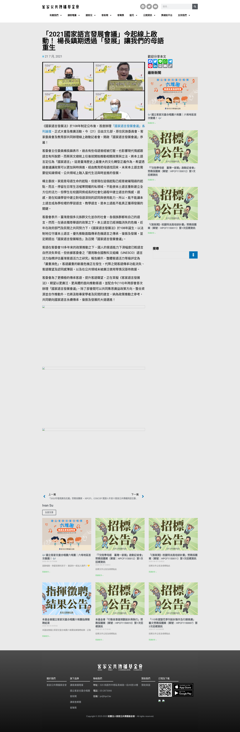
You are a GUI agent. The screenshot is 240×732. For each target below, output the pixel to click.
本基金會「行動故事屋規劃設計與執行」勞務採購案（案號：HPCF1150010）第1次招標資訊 (119, 623)
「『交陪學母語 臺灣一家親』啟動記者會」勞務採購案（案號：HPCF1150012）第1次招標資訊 (172, 171)
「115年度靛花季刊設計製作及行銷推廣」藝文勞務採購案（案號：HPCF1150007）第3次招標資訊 (173, 623)
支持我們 (182, 15)
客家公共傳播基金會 (57, 685)
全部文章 (49, 512)
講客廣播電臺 (76, 685)
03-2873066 (106, 691)
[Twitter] (149, 6)
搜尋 (156, 248)
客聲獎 (120, 15)
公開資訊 (147, 15)
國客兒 (89, 15)
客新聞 (105, 15)
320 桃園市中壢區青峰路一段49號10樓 (119, 685)
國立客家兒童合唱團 (80, 691)
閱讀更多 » (152, 123)
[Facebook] (143, 6)
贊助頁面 (145, 685)
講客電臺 (72, 15)
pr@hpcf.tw (105, 696)
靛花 (132, 15)
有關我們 (54, 15)
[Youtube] (155, 6)
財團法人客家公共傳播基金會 (121, 716)
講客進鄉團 (75, 702)
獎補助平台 (166, 15)
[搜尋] (195, 6)
